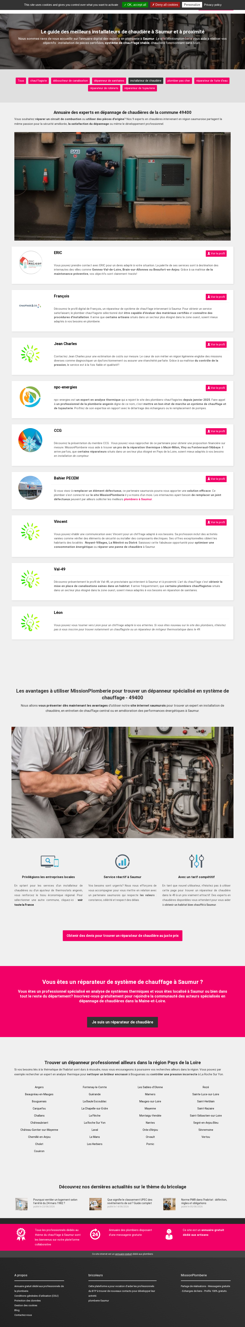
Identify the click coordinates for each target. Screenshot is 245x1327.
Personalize (192, 4)
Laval (95, 1129)
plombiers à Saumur (138, 499)
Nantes (150, 1122)
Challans (39, 1115)
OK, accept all (136, 4)
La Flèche (94, 1115)
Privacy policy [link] (213, 4)
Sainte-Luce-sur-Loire (205, 1094)
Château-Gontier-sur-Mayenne (39, 1129)
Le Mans (95, 1136)
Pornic (150, 1144)
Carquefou (39, 1108)
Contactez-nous (23, 1315)
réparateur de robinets (104, 88)
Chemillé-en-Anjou (39, 1136)
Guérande (95, 1094)
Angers (39, 1087)
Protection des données (27, 1300)
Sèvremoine (205, 1129)
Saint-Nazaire (205, 1108)
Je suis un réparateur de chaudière (122, 1022)
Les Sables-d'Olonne (150, 1087)
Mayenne (150, 1108)
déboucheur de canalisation (70, 80)
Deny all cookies (166, 4)
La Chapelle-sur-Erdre (95, 1108)
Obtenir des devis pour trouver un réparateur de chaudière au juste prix (123, 936)
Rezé (206, 1087)
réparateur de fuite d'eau (212, 80)
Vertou (206, 1136)
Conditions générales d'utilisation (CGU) (36, 1295)
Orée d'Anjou (150, 1129)
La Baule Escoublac (95, 1101)
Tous (21, 80)
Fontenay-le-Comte (95, 1087)
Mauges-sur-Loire (150, 1101)
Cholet (39, 1144)
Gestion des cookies (25, 1305)
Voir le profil (217, 253)
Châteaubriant (39, 1122)
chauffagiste (38, 80)
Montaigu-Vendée (150, 1115)
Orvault (150, 1136)
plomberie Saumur (98, 1300)
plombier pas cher (178, 80)
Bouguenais (39, 1101)
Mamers (150, 1094)
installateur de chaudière (145, 80)
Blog (17, 1310)
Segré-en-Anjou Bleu (205, 1122)
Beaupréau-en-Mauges (39, 1094)
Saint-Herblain (206, 1101)
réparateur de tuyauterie (139, 88)
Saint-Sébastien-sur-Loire (206, 1115)
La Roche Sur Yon (94, 1122)
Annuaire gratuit (23, 1286)
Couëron (39, 1151)
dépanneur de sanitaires (109, 80)
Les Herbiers (94, 1144)
